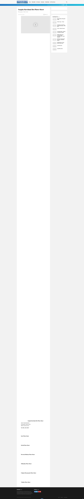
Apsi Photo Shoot (59, 45)
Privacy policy (65, 497)
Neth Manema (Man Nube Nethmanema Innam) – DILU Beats (61, 25)
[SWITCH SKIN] (61, 5)
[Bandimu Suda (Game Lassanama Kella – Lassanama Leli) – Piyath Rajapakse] (55, 35)
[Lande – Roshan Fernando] (55, 29)
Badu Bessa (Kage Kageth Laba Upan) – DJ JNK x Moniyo (61, 39)
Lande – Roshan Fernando (61, 28)
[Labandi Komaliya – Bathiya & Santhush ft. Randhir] (55, 32)
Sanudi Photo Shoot (60, 48)
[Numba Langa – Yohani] (55, 22)
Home (59, 497)
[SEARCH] (66, 2)
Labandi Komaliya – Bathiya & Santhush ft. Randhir (61, 32)
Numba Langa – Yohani (60, 21)
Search (60, 5)
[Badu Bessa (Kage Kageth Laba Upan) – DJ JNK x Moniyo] (55, 39)
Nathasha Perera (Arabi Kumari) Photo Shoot (60, 43)
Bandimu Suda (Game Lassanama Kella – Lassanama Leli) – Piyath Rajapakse (60, 35)
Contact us (62, 497)
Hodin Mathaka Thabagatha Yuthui (61, 19)
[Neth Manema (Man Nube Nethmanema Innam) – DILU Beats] (55, 25)
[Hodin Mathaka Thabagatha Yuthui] (55, 19)
